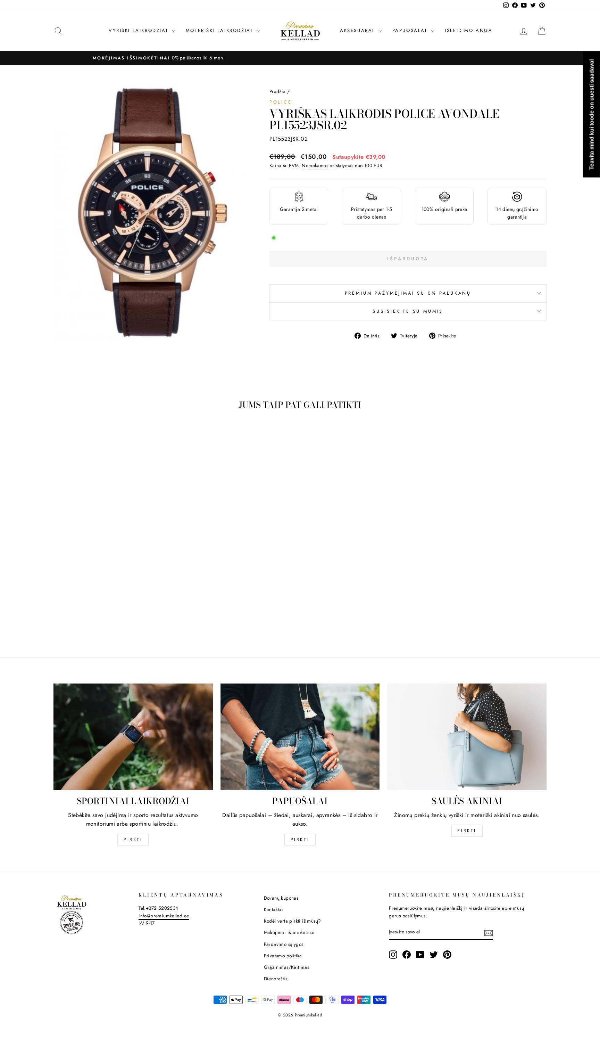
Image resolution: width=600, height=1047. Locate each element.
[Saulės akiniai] (467, 737)
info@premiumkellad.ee (164, 915)
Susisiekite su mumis (408, 311)
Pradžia (277, 91)
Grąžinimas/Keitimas (286, 967)
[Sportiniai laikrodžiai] (133, 737)
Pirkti (133, 839)
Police (280, 102)
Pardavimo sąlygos (283, 944)
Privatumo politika (283, 955)
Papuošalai (411, 30)
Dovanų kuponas (281, 897)
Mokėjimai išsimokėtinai (289, 932)
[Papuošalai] (300, 737)
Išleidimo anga (468, 30)
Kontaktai (273, 909)
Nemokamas (315, 165)
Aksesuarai (358, 30)
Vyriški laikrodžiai (139, 30)
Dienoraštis (275, 978)
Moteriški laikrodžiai (220, 30)
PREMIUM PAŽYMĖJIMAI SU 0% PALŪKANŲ (408, 293)
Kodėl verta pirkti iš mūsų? (292, 920)
